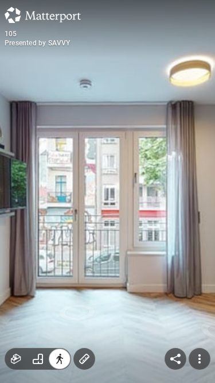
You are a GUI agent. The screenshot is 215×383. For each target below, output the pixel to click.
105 (11, 34)
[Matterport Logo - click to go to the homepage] (42, 15)
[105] (107, 191)
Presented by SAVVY (38, 43)
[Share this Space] (175, 359)
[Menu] (199, 359)
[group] (38, 359)
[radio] (16, 359)
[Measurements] (84, 359)
